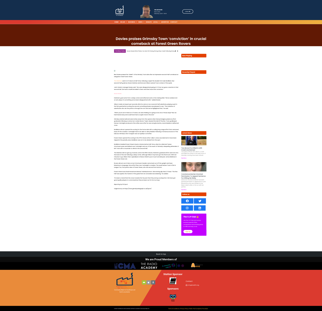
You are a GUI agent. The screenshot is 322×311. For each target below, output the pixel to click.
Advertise (165, 22)
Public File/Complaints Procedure (198, 308)
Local (155, 22)
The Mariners (118, 81)
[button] (178, 51)
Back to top (161, 254)
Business (131, 22)
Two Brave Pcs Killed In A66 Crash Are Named (141, 51)
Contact (173, 22)
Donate (149, 22)
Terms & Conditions (173, 308)
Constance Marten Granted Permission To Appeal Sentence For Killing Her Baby (193, 176)
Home (116, 22)
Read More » (184, 158)
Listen (187, 11)
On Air (122, 22)
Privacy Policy (184, 308)
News (140, 22)
